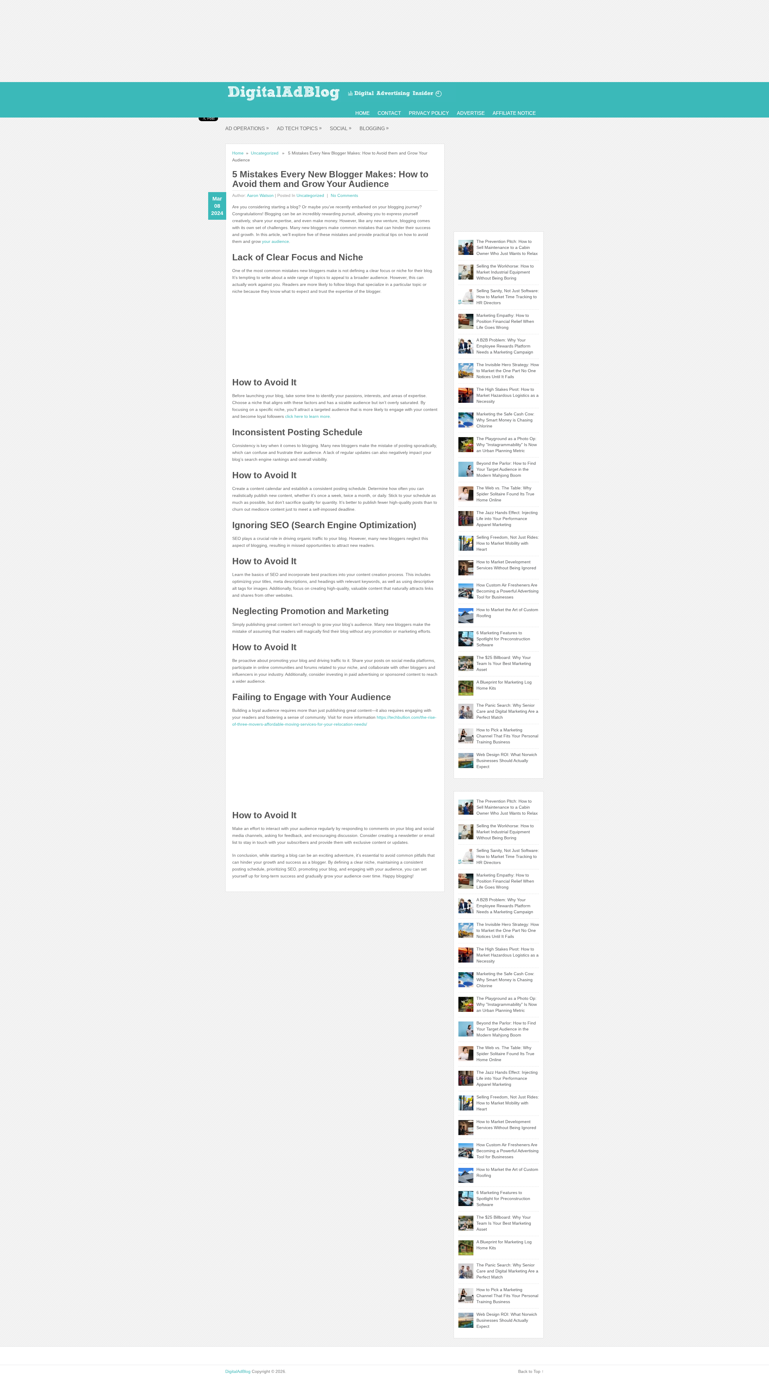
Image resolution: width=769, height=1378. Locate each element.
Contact (389, 113)
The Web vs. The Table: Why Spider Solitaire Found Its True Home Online (505, 493)
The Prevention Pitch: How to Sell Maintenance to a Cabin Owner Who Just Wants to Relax (507, 247)
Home (362, 113)
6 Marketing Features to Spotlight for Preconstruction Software (503, 638)
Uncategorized (264, 153)
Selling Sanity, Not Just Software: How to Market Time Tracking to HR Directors (507, 296)
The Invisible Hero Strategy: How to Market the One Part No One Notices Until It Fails (507, 370)
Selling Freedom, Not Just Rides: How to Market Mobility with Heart (507, 543)
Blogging (374, 128)
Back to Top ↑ (531, 1371)
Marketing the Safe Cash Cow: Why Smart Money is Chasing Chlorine (505, 420)
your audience (275, 241)
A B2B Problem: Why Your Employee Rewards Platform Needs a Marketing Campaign (504, 346)
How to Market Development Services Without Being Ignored (506, 564)
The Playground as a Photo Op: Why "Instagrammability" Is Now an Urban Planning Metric (506, 444)
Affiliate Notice (514, 113)
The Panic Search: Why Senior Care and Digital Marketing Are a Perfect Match (507, 711)
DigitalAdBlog (238, 1371)
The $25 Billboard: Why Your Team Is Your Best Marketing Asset (503, 663)
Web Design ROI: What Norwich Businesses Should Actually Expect (506, 760)
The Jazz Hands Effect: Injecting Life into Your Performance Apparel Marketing (507, 518)
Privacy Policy (429, 113)
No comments (344, 195)
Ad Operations (247, 128)
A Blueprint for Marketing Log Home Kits (504, 685)
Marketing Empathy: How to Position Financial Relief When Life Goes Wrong (505, 321)
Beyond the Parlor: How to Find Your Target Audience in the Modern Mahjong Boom (506, 469)
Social (340, 128)
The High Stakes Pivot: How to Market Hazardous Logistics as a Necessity (507, 395)
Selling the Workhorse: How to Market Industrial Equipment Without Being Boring (505, 272)
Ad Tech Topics (299, 128)
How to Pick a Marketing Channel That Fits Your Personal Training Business (507, 735)
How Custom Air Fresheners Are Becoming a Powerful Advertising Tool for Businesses (507, 591)
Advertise (471, 113)
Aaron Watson (260, 195)
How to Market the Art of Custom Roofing (507, 612)
